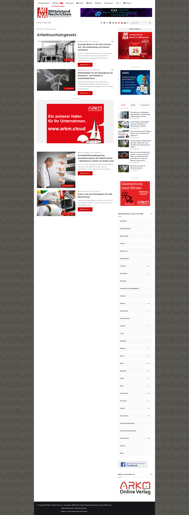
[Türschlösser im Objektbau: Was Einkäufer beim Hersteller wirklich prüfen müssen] (123, 115)
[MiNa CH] (119, 23)
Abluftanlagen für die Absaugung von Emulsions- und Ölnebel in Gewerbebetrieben (95, 75)
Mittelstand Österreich (68, 508)
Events (58, 3)
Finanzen (70, 3)
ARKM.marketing (75, 98)
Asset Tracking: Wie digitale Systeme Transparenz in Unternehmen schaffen (139, 124)
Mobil (90, 3)
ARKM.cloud (107, 505)
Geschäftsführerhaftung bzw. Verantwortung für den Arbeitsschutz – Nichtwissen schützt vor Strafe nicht (96, 158)
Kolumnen (109, 3)
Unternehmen (44, 3)
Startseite (41, 29)
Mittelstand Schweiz (81, 508)
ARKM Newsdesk (84, 41)
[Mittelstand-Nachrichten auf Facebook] (133, 467)
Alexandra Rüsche (84, 70)
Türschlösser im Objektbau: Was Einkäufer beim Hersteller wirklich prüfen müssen (140, 114)
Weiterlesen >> (85, 64)
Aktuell (123, 105)
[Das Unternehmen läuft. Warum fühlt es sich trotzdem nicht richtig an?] (123, 134)
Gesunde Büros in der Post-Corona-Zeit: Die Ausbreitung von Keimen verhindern (94, 47)
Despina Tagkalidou (84, 152)
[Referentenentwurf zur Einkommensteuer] (123, 168)
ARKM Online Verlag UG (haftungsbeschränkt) (85, 505)
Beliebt (133, 105)
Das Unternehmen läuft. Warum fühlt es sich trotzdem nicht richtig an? (140, 133)
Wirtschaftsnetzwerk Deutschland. (77, 511)
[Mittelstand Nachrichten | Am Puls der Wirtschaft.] (54, 13)
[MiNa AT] (121, 23)
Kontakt (127, 3)
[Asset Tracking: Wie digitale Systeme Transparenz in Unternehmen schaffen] (123, 124)
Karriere (81, 3)
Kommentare (145, 105)
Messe (99, 3)
